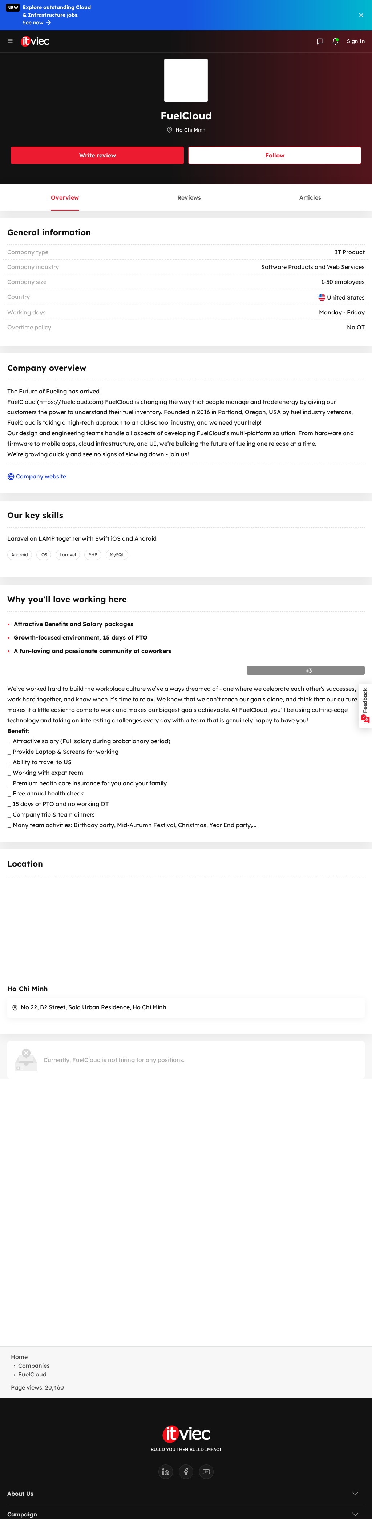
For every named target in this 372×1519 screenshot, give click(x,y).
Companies (34, 1365)
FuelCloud (32, 1374)
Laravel (68, 554)
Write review (97, 155)
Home (19, 1356)
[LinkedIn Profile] (168, 1473)
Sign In (356, 41)
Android (19, 554)
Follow (274, 155)
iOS (43, 554)
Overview (65, 197)
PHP (92, 554)
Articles (310, 197)
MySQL (117, 554)
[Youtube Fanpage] (206, 1473)
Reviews (189, 197)
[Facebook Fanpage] (189, 1473)
